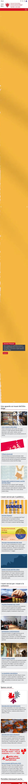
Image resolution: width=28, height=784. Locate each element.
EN (24, 1)
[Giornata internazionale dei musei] (14, 534)
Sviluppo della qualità (8, 658)
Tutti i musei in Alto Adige (9, 427)
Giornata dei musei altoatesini (11, 734)
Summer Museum (7, 515)
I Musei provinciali (7, 454)
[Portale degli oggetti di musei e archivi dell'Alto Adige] (14, 472)
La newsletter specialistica (10, 673)
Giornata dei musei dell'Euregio (11, 706)
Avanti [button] (5, 353)
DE (22, 1)
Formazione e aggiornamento (10, 631)
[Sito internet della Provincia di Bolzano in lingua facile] (26, 1)
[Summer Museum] (14, 506)
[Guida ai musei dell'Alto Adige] (14, 561)
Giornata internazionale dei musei (12, 542)
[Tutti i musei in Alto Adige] (14, 418)
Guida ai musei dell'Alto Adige (11, 569)
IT (20, 1)
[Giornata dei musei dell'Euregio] (14, 697)
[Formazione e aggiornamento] (14, 622)
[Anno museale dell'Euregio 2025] (14, 754)
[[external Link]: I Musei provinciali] (14, 445)
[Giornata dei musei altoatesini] (14, 726)
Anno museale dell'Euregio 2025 (11, 763)
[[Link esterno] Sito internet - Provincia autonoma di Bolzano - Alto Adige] (14, 5)
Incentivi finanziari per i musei (11, 604)
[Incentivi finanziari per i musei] (14, 595)
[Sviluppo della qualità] (14, 650)
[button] (1, 207)
